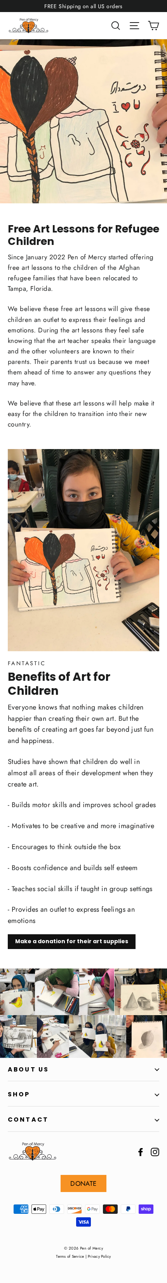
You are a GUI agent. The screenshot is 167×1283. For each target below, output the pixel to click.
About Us (28, 1069)
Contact (28, 1119)
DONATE (83, 1183)
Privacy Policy (99, 1256)
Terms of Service (70, 1256)
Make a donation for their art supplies (71, 941)
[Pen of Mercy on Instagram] (155, 1151)
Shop (19, 1094)
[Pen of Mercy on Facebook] (140, 1151)
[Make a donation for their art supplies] (83, 550)
